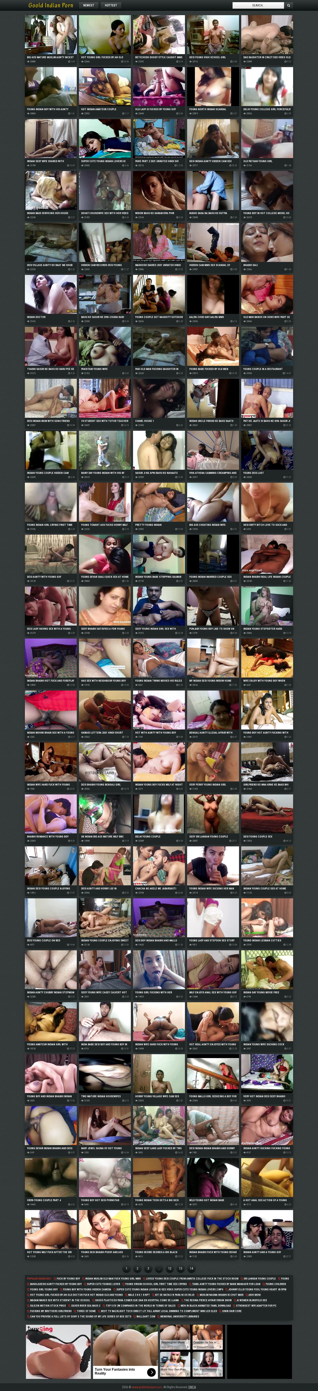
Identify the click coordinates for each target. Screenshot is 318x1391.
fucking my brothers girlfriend (50, 1311)
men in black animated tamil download (205, 1305)
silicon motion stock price (47, 1305)
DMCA (192, 1387)
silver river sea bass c (86, 1305)
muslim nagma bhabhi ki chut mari (221, 1294)
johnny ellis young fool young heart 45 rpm (257, 1289)
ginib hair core (232, 1311)
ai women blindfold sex (251, 1300)
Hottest (111, 5)
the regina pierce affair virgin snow (207, 1300)
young (284, 1278)
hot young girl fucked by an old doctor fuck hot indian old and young (76, 1294)
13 (180, 1268)
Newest (88, 5)
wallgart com (145, 1316)
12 (169, 1268)
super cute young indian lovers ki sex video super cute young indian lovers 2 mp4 (169, 1289)
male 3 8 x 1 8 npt (138, 1294)
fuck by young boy (68, 1278)
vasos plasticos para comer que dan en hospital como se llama (137, 1300)
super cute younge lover (103, 1284)
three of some (86, 1311)
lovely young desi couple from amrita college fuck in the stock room (191, 1278)
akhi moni (254, 1294)
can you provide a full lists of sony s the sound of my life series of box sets (80, 1316)
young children (275, 1284)
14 (191, 1268)
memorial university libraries (179, 1316)
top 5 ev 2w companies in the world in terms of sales (140, 1305)
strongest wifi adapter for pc (255, 1305)
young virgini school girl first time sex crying (156, 1284)
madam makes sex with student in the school (59, 1300)
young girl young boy (43, 1289)
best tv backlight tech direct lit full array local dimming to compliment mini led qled (158, 1311)
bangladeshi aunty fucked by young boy (55, 1284)
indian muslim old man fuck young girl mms (113, 1278)
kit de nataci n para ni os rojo (174, 1294)
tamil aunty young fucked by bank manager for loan (225, 1284)
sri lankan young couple (259, 1278)
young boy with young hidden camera (86, 1289)
